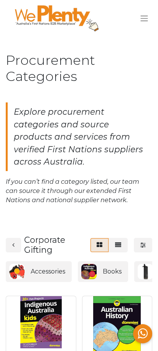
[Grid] (99, 245)
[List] (118, 245)
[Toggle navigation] (144, 18)
